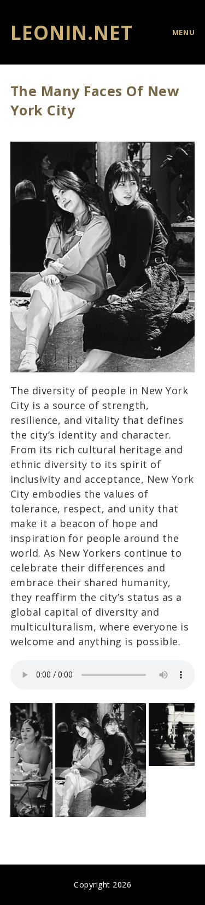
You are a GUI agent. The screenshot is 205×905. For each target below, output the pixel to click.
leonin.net (71, 32)
